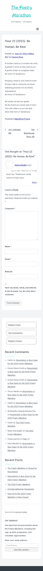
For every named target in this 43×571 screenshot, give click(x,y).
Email (8, 259)
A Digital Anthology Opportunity (21, 489)
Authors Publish (21, 512)
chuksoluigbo (20, 165)
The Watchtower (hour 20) (29, 133)
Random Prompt (15, 341)
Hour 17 (26, 439)
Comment (10, 208)
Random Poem (14, 325)
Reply (34, 182)
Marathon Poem (22, 119)
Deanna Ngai (17, 57)
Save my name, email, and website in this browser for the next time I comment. (20, 291)
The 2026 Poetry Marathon (19, 484)
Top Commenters (15, 333)
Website (8, 271)
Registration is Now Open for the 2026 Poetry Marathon (23, 371)
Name (8, 246)
